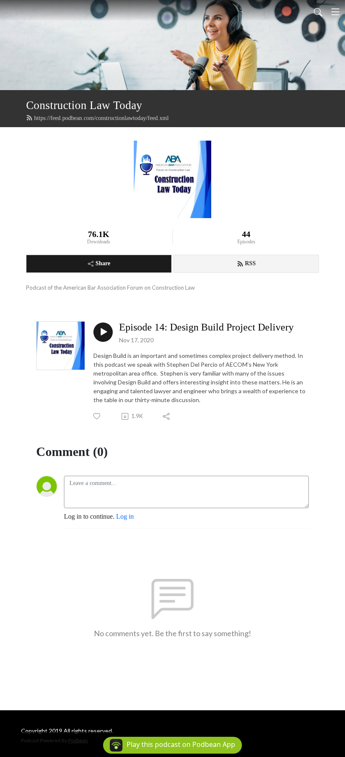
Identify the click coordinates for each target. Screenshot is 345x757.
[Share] (167, 416)
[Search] (318, 11)
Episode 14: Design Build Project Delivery (206, 327)
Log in (125, 516)
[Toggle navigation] (335, 12)
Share (103, 263)
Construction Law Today (84, 105)
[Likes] (97, 416)
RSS (250, 263)
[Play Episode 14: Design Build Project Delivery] (103, 332)
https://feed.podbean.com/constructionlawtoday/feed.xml (101, 118)
